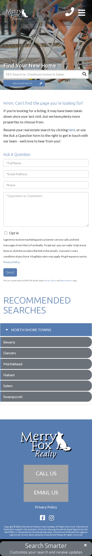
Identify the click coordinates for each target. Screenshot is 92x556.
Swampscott (13, 396)
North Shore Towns (31, 330)
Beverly (9, 342)
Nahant (9, 375)
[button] (84, 74)
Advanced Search (22, 83)
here (72, 130)
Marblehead (12, 364)
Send (10, 272)
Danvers (9, 353)
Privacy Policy (11, 262)
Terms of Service (66, 280)
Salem (8, 385)
